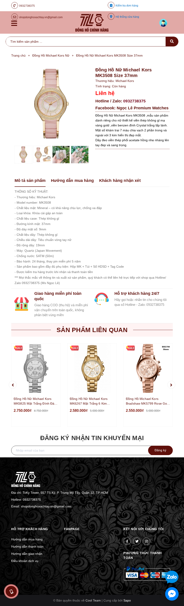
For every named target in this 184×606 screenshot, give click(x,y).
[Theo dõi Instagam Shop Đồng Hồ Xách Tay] (146, 541)
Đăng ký (160, 450)
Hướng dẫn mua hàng (27, 539)
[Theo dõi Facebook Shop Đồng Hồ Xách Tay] (127, 541)
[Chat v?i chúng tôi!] (172, 594)
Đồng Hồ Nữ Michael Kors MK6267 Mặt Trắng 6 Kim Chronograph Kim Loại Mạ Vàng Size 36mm (89, 401)
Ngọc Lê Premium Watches (143, 108)
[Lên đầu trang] (168, 562)
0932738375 (27, 5)
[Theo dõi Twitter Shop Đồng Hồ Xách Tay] (136, 541)
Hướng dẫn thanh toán (27, 546)
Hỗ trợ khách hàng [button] (29, 529)
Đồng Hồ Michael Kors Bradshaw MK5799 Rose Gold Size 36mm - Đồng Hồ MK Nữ (148, 401)
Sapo (127, 600)
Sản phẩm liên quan (92, 329)
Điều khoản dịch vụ (24, 561)
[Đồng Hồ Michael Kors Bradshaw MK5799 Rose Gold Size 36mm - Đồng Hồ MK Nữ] (148, 368)
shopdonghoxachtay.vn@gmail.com (46, 506)
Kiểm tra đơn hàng (127, 5)
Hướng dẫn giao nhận (26, 553)
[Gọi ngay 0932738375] (11, 591)
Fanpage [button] (72, 529)
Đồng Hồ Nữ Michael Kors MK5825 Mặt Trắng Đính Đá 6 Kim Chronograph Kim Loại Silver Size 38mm (35, 401)
